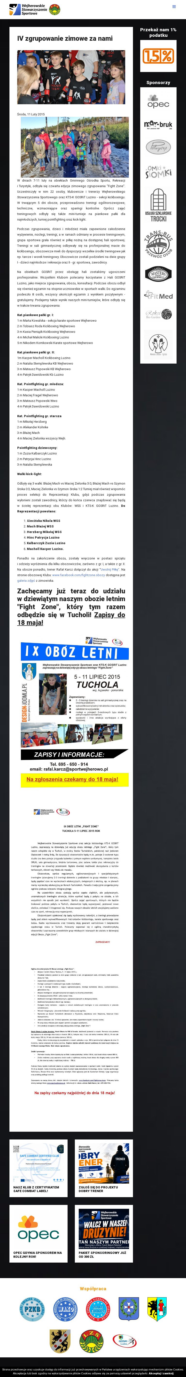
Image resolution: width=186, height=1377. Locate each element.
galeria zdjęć (26, 580)
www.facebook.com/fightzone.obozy (78, 575)
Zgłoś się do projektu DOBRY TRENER (98, 1189)
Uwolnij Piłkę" (110, 569)
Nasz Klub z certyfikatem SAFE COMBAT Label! (36, 1189)
